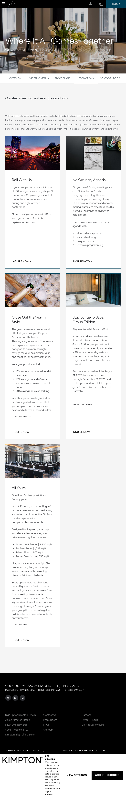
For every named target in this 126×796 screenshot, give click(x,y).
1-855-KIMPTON (16, 750)
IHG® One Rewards (16, 724)
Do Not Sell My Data (93, 724)
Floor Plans (62, 78)
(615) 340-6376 (53, 689)
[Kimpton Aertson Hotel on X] (8, 698)
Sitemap (48, 729)
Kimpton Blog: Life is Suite (20, 734)
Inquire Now (20, 261)
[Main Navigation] (3, 4)
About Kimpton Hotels (17, 720)
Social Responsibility (16, 729)
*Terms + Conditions (21, 416)
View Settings (77, 775)
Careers (86, 715)
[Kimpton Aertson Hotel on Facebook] (15, 698)
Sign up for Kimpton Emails (20, 715)
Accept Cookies (107, 775)
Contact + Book (110, 78)
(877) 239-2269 (27, 689)
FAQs (46, 724)
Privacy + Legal (90, 720)
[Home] (13, 4)
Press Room (50, 720)
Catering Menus (39, 78)
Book (116, 3)
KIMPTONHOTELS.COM (88, 750)
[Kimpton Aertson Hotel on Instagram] (22, 698)
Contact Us (49, 715)
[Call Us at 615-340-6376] (99, 4)
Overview (15, 78)
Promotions (86, 78)
